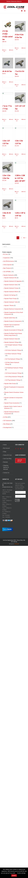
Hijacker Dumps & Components (12, 321)
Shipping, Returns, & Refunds (6, 467)
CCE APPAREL (7, 271)
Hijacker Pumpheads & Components (14, 387)
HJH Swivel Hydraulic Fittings (13, 373)
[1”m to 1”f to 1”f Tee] (7, 97)
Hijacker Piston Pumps (10, 298)
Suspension (6, 258)
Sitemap (15, 541)
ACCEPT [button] (14, 875)
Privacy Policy (20, 540)
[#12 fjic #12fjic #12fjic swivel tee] (7, 24)
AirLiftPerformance (8, 261)
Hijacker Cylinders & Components (13, 397)
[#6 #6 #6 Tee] (7, 63)
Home (5, 444)
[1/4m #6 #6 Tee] (7, 204)
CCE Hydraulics (7, 420)
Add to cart (5, 51)
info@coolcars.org (7, 487)
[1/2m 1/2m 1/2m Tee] (7, 167)
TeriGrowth (16, 543)
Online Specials (7, 264)
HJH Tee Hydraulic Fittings (12, 359)
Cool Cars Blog (7, 458)
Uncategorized (7, 427)
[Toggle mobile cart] (21, 11)
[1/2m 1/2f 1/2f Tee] (7, 132)
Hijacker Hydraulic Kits (10, 277)
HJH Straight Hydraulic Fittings (13, 345)
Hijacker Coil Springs (10, 295)
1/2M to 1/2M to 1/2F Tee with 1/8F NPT (20, 178)
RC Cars (5, 254)
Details (11, 50)
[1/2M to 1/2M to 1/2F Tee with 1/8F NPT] (20, 167)
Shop (4, 451)
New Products (7, 268)
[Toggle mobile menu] (25, 11)
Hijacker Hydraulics (8, 275)
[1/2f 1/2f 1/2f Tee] (20, 97)
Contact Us (6, 472)
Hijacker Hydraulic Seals (11, 284)
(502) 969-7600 (8, 483)
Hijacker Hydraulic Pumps (11, 288)
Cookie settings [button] (21, 873)
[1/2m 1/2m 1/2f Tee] (20, 132)
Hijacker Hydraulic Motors (11, 291)
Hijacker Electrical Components (12, 309)
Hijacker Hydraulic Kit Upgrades (12, 281)
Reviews (5, 462)
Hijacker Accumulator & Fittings (12, 330)
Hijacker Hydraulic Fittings (11, 342)
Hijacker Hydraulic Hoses (11, 339)
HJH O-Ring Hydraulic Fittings (13, 376)
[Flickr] (23, 448)
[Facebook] (15, 448)
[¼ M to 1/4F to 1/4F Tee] (20, 204)
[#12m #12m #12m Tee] (20, 26)
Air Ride (5, 417)
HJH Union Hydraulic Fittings (13, 350)
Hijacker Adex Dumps (10, 383)
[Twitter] (18, 448)
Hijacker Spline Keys (9, 318)
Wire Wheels (6, 424)
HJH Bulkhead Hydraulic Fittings (14, 368)
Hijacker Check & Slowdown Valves (13, 392)
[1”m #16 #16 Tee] (20, 63)
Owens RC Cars (7, 455)
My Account (6, 448)
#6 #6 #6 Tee (7, 71)
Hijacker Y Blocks (9, 305)
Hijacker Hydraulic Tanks (11, 302)
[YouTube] (20, 448)
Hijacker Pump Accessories (11, 403)
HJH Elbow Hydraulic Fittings (13, 353)
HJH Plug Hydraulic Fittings (12, 380)
